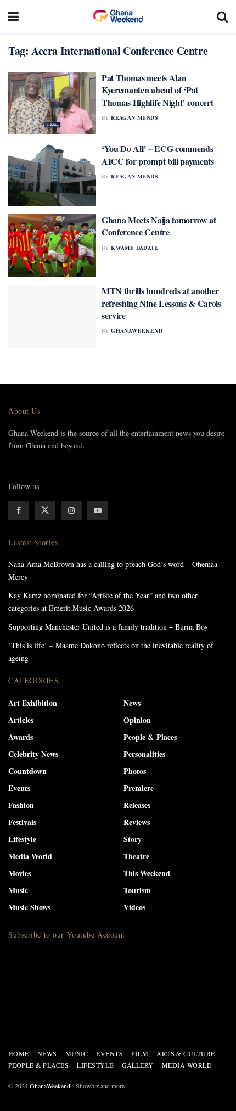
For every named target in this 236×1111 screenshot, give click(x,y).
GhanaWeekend (50, 1085)
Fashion (21, 805)
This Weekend (146, 873)
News (132, 703)
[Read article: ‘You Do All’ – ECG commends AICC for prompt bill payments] (52, 174)
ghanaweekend (136, 330)
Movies (19, 873)
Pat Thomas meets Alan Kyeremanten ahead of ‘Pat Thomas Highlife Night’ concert (157, 90)
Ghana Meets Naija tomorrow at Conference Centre (159, 226)
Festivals (22, 822)
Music (18, 890)
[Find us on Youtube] (97, 510)
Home (18, 1053)
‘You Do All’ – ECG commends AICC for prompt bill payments (158, 154)
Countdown (27, 771)
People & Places (150, 737)
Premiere (138, 788)
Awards (20, 737)
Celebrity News (33, 754)
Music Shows (29, 907)
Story (132, 839)
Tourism (137, 890)
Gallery (138, 1064)
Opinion (137, 720)
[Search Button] (222, 16)
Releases (136, 805)
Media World (30, 856)
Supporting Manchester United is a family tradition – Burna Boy (108, 626)
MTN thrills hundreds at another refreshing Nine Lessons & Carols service (161, 303)
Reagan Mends (134, 117)
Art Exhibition (32, 703)
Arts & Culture (185, 1053)
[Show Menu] (13, 16)
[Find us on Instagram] (71, 510)
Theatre (136, 856)
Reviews (136, 822)
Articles (20, 720)
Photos (134, 771)
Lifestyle (22, 839)
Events (19, 788)
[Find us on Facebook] (18, 510)
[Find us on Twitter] (45, 510)
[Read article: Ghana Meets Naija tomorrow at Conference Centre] (52, 245)
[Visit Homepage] (118, 16)
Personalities (144, 754)
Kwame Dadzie (134, 247)
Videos (134, 907)
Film (139, 1053)
